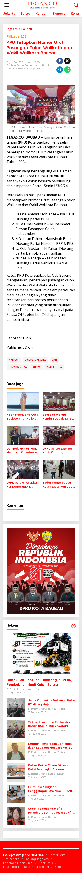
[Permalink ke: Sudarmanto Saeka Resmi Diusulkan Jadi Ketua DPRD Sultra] (59, 469)
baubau (14, 360)
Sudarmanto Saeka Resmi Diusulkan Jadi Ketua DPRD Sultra (58, 484)
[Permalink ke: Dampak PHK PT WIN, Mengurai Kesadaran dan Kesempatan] (23, 435)
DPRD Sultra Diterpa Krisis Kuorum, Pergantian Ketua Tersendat (57, 450)
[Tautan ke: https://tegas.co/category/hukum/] (73, 626)
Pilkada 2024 (17, 36)
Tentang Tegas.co (37, 859)
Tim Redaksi (11, 859)
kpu (54, 360)
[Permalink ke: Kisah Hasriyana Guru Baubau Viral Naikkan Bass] (23, 401)
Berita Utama (33, 65)
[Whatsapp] (67, 69)
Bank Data (46, 862)
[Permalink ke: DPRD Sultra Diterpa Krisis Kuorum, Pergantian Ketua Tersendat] (59, 435)
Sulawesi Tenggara (29, 68)
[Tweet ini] (67, 61)
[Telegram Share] (59, 69)
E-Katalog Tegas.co (16, 866)
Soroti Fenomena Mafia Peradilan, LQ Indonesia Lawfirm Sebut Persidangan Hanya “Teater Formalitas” (51, 810)
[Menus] (6, 5)
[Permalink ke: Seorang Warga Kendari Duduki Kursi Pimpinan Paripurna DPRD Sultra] (59, 401)
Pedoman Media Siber (18, 862)
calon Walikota (35, 360)
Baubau (11, 65)
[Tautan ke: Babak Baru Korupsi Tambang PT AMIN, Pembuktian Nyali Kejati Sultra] (41, 653)
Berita (20, 65)
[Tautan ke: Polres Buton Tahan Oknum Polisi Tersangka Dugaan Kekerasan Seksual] (16, 772)
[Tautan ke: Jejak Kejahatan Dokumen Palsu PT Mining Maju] (16, 707)
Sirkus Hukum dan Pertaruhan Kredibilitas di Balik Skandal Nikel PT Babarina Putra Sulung (51, 724)
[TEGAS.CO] (42, 5)
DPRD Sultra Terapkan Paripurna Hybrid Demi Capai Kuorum (22, 484)
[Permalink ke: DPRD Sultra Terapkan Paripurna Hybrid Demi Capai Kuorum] (23, 469)
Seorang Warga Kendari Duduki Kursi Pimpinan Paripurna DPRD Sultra (57, 416)
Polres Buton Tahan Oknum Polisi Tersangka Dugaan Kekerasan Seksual (48, 767)
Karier (58, 866)
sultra (36, 367)
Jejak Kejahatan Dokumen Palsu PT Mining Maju (51, 702)
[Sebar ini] (59, 61)
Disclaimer (42, 866)
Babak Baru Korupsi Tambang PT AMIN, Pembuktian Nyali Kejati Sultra (39, 682)
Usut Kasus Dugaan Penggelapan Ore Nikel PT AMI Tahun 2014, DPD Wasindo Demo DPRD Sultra (51, 789)
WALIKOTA (54, 367)
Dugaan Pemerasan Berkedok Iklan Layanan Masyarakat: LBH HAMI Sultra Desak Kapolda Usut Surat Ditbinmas (51, 746)
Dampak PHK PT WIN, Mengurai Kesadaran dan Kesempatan (22, 450)
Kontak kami (57, 855)
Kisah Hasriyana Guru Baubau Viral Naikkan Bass (22, 416)
